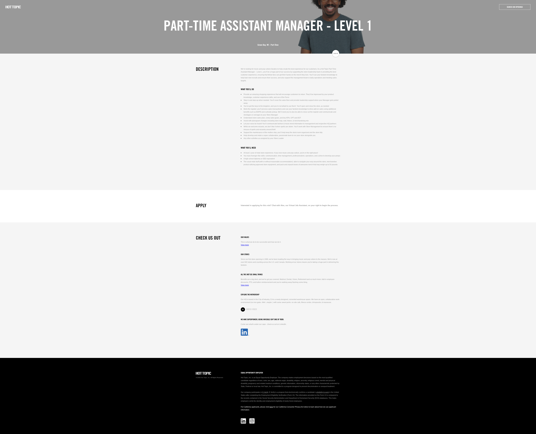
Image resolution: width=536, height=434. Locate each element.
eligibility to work (322, 392)
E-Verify (265, 392)
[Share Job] (336, 54)
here (271, 407)
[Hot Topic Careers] (13, 7)
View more (245, 245)
